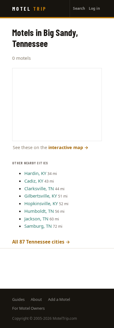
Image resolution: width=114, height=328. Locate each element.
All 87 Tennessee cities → (41, 242)
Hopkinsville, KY (41, 203)
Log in (94, 8)
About (36, 299)
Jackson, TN (36, 219)
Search (79, 8)
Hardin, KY (35, 173)
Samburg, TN (38, 226)
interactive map (68, 147)
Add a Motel (59, 299)
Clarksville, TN (39, 188)
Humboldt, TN (39, 211)
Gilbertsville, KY (40, 196)
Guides (18, 299)
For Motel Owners (28, 308)
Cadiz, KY (33, 181)
